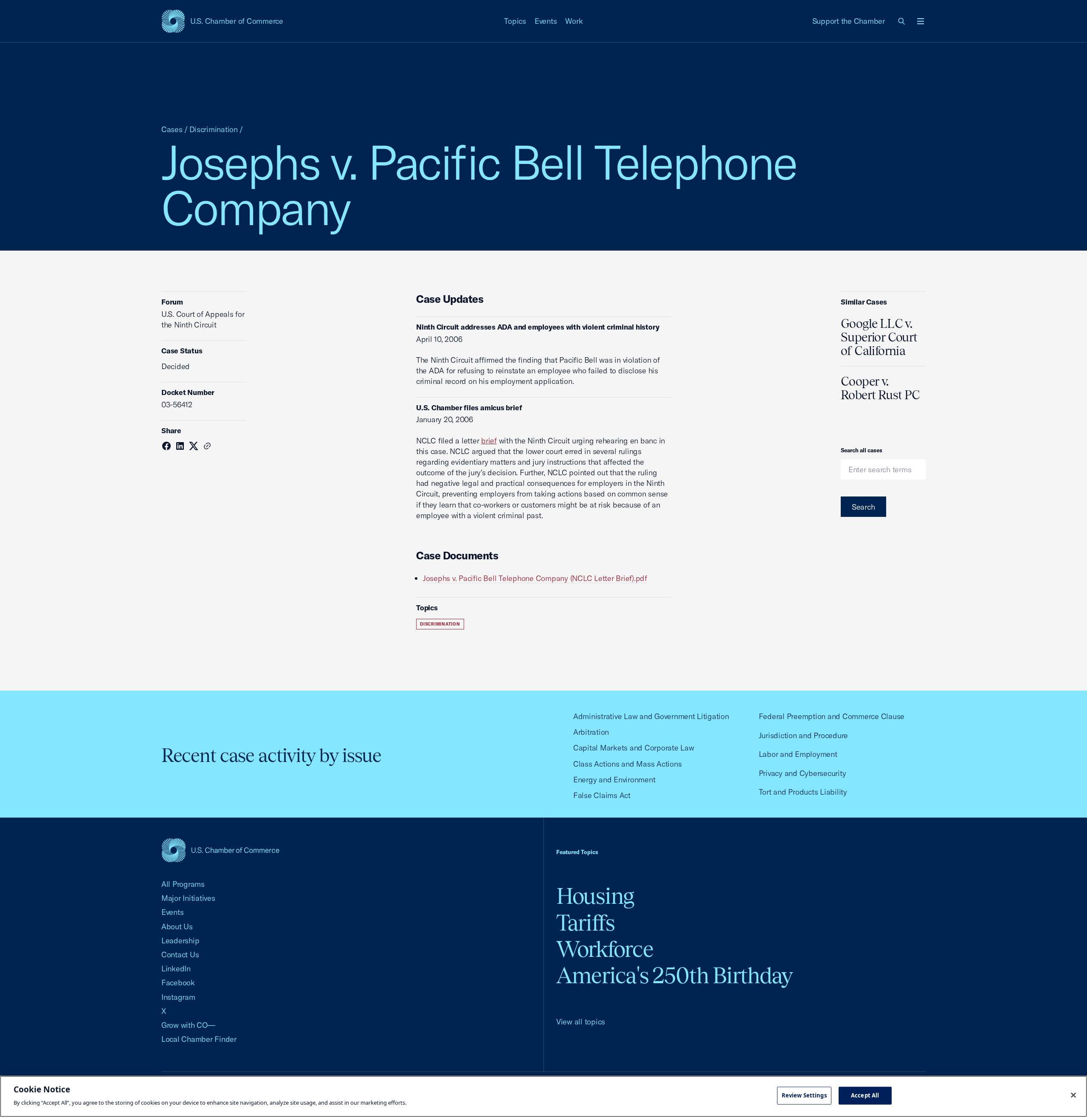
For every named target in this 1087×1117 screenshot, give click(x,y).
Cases (172, 129)
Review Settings (804, 1095)
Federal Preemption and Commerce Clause (831, 716)
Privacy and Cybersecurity (802, 773)
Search (863, 507)
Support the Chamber (848, 21)
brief (489, 441)
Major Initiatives (188, 898)
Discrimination (213, 129)
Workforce (604, 949)
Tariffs (585, 923)
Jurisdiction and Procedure (803, 735)
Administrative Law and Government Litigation (651, 716)
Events (546, 21)
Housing (595, 896)
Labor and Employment (798, 754)
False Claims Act (602, 795)
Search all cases (861, 450)
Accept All (865, 1095)
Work (574, 21)
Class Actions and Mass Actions (627, 764)
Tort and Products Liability (803, 792)
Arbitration (591, 732)
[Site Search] (902, 21)
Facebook (178, 982)
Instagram (178, 997)
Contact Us (180, 954)
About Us (177, 926)
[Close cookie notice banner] (1073, 1095)
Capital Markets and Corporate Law (633, 748)
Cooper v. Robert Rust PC (880, 388)
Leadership (180, 940)
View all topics (580, 1022)
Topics (515, 21)
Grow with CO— (188, 1025)
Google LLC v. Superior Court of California (879, 337)
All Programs (183, 884)
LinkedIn (176, 968)
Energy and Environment (614, 779)
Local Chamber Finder (199, 1039)
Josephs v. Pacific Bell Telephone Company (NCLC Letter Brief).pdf (535, 578)
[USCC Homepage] (220, 850)
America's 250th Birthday (674, 975)
